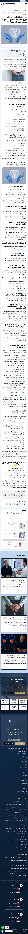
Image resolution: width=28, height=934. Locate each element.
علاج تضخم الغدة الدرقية (22, 836)
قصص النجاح (24, 780)
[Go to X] (16, 513)
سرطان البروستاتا (16, 350)
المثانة (15, 258)
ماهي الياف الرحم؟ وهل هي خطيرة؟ (19, 818)
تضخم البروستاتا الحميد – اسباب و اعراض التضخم (16, 810)
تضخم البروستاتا (16, 10)
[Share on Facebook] (25, 504)
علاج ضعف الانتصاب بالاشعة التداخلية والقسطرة (16, 828)
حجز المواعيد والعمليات (22, 791)
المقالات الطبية (23, 786)
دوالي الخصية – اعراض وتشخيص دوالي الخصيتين (16, 807)
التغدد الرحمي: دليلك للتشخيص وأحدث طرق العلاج (16, 820)
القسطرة (23, 335)
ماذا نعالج (25, 772)
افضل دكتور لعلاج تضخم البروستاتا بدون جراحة (17, 871)
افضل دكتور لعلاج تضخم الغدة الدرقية (19, 868)
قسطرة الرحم (24, 844)
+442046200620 (21, 753)
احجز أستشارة (21, 693)
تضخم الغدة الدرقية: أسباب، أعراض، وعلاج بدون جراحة (15, 804)
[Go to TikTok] (7, 513)
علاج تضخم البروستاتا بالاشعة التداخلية (18, 839)
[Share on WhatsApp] (14, 504)
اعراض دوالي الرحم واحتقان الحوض (19, 801)
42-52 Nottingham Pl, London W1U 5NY (16, 748)
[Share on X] (21, 504)
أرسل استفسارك (9, 693)
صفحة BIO (25, 794)
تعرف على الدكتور (23, 767)
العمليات (25, 775)
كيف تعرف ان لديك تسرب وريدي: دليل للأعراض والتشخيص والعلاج (17, 874)
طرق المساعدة (24, 770)
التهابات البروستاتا (19, 129)
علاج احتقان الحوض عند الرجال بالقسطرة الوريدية (16, 831)
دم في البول (17, 153)
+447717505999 (13, 903)
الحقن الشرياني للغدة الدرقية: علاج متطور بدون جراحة (11, 525)
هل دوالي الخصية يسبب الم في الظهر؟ (19, 860)
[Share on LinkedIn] (17, 504)
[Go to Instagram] (9, 513)
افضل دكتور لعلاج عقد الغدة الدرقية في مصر (17, 865)
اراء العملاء (24, 783)
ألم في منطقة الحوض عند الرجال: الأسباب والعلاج (16, 812)
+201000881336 (21, 751)
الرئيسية (25, 764)
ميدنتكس (18, 931)
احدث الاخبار (24, 788)
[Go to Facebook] (11, 513)
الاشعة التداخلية (23, 778)
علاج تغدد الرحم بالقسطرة (21, 847)
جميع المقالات (24, 10)
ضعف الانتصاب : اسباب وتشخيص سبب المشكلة (16, 815)
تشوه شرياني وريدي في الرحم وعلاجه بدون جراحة (17, 863)
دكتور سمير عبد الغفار (9, 485)
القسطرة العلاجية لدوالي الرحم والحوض (18, 841)
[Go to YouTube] (14, 513)
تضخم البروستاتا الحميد (19, 86)
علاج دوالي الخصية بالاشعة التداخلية (19, 833)
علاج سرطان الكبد (23, 849)
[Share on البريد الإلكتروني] (7, 504)
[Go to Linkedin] (21, 513)
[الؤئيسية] (8, 4)
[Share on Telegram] (10, 504)
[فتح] (26, 4)
